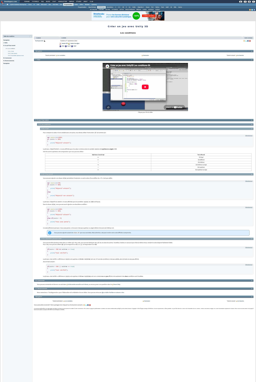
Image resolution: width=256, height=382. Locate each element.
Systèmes (94, 4)
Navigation (6, 40)
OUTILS (122, 9)
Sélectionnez (248, 135)
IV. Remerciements (8, 60)
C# (123, 7)
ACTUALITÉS (93, 9)
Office (81, 4)
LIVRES (145, 9)
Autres (180, 7)
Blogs (48, 1)
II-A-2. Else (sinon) (12, 53)
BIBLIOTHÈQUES (130, 9)
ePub (63, 46)
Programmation (68, 4)
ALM (38, 4)
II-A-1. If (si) (11, 51)
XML (175, 7)
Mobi (74, 46)
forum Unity (117, 284)
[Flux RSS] (250, 10)
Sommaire (146, 55)
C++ (119, 7)
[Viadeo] (244, 41)
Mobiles (87, 4)
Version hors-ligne (74, 43)
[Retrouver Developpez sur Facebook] (254, 10)
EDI (61, 4)
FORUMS (101, 9)
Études (78, 1)
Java (49, 4)
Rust (162, 7)
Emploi (71, 1)
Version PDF (65, 43)
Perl (152, 7)
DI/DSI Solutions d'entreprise (18, 4)
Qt (171, 7)
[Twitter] (246, 41)
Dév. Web (55, 4)
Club (91, 1)
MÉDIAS (138, 9)
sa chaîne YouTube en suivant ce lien (113, 292)
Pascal (147, 7)
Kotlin (134, 7)
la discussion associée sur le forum (78, 284)
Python (157, 7)
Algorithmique (92, 7)
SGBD (76, 4)
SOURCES (151, 9)
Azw (68, 46)
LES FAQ (107, 9)
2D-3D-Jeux (101, 7)
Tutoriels (35, 1)
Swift (167, 7)
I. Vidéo (5, 43)
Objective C (141, 7)
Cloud (30, 4)
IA (34, 4)
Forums (27, 1)
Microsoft (43, 4)
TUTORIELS (115, 9)
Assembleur (110, 7)
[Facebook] (248, 41)
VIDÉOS (157, 9)
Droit (85, 1)
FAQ (42, 1)
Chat (54, 1)
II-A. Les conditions (10, 48)
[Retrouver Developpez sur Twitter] (252, 10)
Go (129, 7)
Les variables (61, 55)
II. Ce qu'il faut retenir (9, 45)
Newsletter (62, 1)
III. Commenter (7, 58)
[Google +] (250, 41)
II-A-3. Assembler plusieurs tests (16, 55)
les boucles (240, 55)
